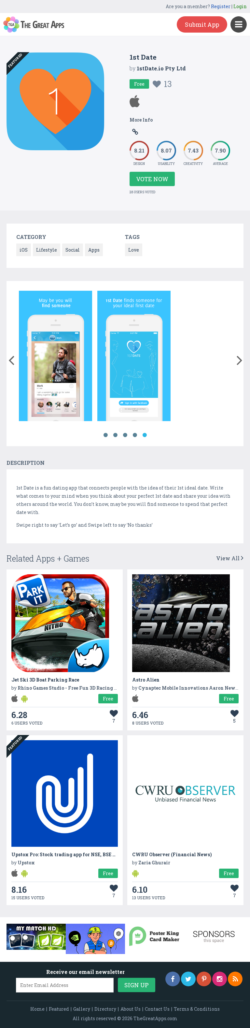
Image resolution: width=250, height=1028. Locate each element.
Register (220, 6)
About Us (130, 1009)
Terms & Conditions (197, 1009)
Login (240, 6)
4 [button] (135, 435)
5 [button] (144, 435)
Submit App (202, 24)
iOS (24, 250)
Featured (59, 1009)
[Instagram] (219, 979)
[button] (11, 359)
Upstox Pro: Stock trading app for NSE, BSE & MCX (70, 854)
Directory (105, 1009)
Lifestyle (46, 250)
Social (72, 250)
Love (133, 250)
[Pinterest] (204, 979)
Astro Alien (146, 680)
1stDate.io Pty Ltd (161, 68)
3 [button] (125, 435)
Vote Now (152, 179)
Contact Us (157, 1009)
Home (37, 1009)
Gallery (81, 1009)
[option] (55, 357)
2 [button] (115, 435)
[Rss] (235, 979)
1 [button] (105, 435)
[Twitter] (188, 979)
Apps (94, 250)
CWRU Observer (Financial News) (172, 854)
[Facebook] (172, 979)
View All (228, 558)
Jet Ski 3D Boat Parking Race (45, 680)
